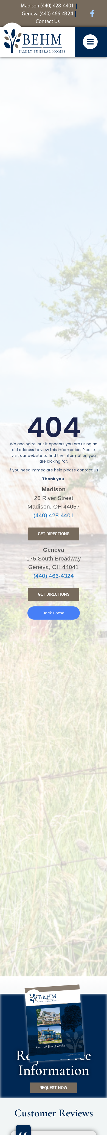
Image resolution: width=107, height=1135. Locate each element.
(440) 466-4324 (53, 576)
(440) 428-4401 (53, 515)
